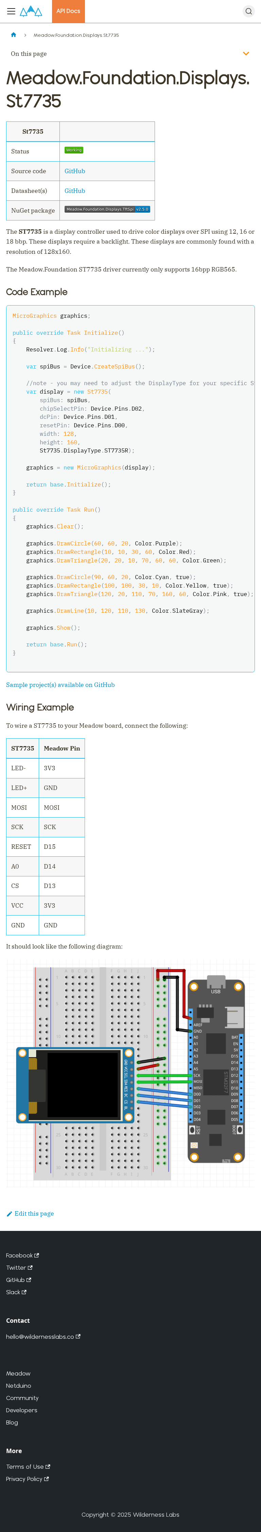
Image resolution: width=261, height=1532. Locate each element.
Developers (21, 1410)
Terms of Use (25, 1466)
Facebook (19, 1255)
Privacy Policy (24, 1478)
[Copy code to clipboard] (245, 315)
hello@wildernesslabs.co (40, 1336)
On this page (29, 53)
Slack (13, 1292)
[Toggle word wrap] (231, 315)
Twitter (16, 1267)
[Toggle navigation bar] (11, 11)
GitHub (75, 171)
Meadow (18, 1373)
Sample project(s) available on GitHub (60, 685)
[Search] (249, 11)
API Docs (68, 10)
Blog (12, 1422)
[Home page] (13, 35)
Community (22, 1397)
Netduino (18, 1385)
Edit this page (34, 1213)
